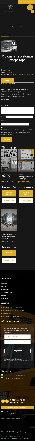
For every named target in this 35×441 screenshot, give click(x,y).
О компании (5, 289)
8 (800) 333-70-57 (17, 400)
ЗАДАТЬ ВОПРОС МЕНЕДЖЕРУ (26, 1)
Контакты (4, 298)
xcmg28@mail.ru (21, 375)
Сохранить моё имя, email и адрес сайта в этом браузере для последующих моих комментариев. (16, 132)
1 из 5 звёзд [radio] (2, 102)
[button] (13, 43)
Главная (4, 283)
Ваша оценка (6, 99)
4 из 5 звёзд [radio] (8, 102)
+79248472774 (16, 402)
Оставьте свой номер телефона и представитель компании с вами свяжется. (16, 331)
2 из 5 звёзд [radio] (4, 102)
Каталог (4, 286)
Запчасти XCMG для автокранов (21, 74)
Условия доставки (7, 292)
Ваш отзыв (5, 105)
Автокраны (6, 313)
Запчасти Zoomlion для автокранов (13, 310)
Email (3, 121)
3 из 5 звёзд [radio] (6, 102)
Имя (3, 117)
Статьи (3, 295)
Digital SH (27, 438)
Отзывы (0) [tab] (7, 80)
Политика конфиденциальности (11, 436)
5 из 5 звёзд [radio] (10, 102)
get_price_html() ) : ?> (8, 184)
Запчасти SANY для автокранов (12, 316)
